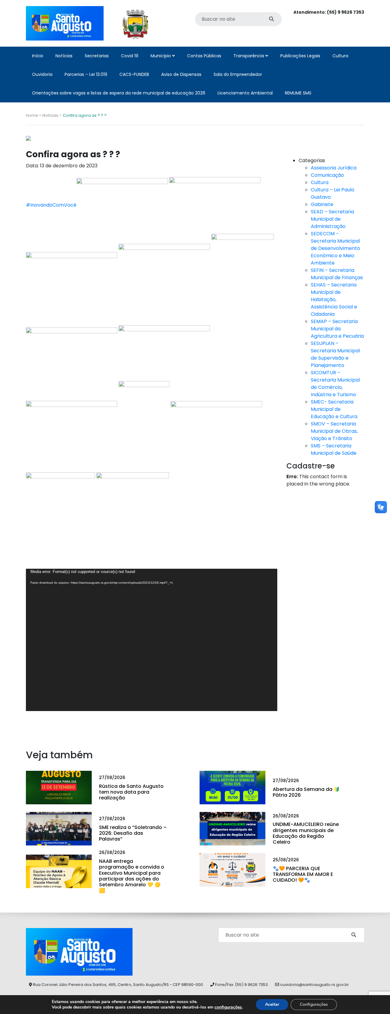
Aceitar (272, 1004)
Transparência (249, 56)
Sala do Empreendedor (238, 74)
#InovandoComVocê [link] (51, 204)
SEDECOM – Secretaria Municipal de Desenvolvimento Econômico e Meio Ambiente (335, 248)
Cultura (340, 56)
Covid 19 (129, 56)
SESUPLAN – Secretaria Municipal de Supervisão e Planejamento (335, 354)
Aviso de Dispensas (181, 74)
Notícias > (52, 115)
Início (37, 56)
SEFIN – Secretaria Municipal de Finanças (337, 274)
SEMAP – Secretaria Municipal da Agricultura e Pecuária (337, 329)
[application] (151, 640)
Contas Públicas (204, 56)
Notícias (64, 56)
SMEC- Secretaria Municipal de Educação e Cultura (334, 409)
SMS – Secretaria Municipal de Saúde (333, 449)
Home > (33, 115)
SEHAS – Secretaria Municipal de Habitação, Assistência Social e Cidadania (334, 299)
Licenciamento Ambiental (245, 93)
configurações (228, 1007)
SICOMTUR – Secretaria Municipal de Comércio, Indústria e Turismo (335, 383)
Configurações (314, 1004)
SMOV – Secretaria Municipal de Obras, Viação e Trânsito (334, 431)
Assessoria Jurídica (333, 167)
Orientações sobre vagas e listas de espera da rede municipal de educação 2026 (118, 93)
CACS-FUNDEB (134, 74)
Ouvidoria (42, 74)
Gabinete (322, 204)
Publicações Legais (300, 56)
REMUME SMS (298, 93)
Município (161, 56)
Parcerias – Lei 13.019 (86, 74)
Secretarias (97, 56)
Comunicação (327, 175)
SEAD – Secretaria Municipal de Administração (332, 219)
